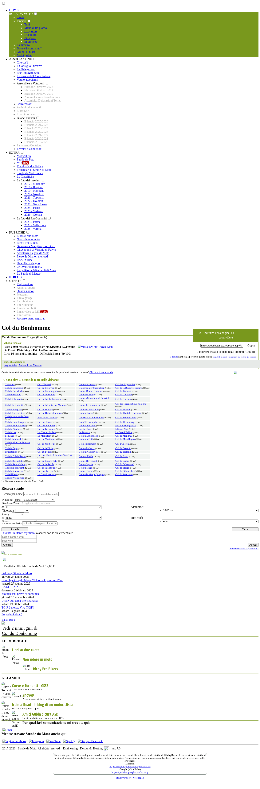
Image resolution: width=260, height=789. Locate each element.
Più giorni (30, 38)
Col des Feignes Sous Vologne (130, 404)
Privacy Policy (123, 777)
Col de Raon (121, 456)
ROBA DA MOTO (21, 13)
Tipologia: (8, 510)
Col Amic (10, 384)
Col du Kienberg (13, 429)
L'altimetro (23, 45)
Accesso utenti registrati (31, 318)
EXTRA (14, 152)
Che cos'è (22, 62)
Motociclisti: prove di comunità (20, 593)
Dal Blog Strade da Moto (17, 573)
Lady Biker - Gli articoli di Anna (36, 270)
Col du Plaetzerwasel (89, 452)
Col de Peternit (123, 448)
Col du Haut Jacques (15, 422)
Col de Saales (122, 461)
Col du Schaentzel (124, 464)
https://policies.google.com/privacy (130, 772)
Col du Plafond (123, 452)
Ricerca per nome (12, 494)
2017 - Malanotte (34, 183)
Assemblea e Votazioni (31, 83)
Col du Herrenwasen (15, 425)
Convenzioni (24, 104)
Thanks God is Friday (30, 166)
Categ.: (6, 514)
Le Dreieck (84, 432)
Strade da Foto (25, 159)
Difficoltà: (136, 517)
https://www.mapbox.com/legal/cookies (130, 766)
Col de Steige (122, 467)
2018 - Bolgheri (33, 187)
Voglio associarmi (27, 79)
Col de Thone (86, 471)
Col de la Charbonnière (49, 399)
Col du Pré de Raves (15, 456)
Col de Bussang (87, 394)
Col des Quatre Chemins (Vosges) (54, 455)
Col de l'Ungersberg (125, 471)
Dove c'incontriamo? (29, 48)
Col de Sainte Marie (15, 464)
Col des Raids (86, 456)
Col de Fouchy (45, 409)
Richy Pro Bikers (27, 242)
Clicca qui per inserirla (101, 372)
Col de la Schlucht (14, 467)
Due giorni (30, 34)
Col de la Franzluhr (89, 409)
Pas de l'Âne (85, 429)
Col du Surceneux (14, 471)
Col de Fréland (123, 409)
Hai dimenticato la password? (244, 548)
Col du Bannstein (14, 388)
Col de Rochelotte (14, 461)
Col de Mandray (123, 436)
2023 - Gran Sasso (35, 204)
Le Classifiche (25, 176)
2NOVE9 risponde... (29, 266)
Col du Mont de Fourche (17, 442)
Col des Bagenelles (125, 384)
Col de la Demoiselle (89, 405)
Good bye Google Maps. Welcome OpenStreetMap (32, 580)
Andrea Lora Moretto (29, 365)
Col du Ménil (86, 439)
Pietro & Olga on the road (32, 256)
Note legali (138, 777)
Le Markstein (44, 436)
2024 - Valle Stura (35, 225)
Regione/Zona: (11, 503)
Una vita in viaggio (28, 263)
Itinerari (22, 21)
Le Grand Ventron (46, 474)
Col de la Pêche (45, 448)
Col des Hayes (44, 422)
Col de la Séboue (46, 467)
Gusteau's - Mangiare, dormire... (36, 246)
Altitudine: (137, 507)
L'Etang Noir (121, 429)
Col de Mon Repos (125, 439)
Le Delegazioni (26, 69)
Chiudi (250, 351)
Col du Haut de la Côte (17, 416)
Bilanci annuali (26, 118)
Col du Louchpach (88, 436)
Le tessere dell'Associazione (33, 76)
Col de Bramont (13, 394)
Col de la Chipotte (14, 405)
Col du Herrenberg (124, 422)
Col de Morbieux (46, 444)
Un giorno (30, 31)
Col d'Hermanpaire (88, 422)
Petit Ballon (11, 452)
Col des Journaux (46, 425)
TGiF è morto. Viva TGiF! (18, 607)
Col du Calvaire (123, 394)
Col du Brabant (123, 391)
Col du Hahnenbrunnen (49, 413)
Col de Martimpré (46, 439)
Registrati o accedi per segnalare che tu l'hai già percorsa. (234, 357)
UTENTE (15, 280)
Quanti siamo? (25, 291)
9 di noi (174, 356)
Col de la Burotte (46, 394)
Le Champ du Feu (46, 432)
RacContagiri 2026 (28, 72)
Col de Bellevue (45, 388)
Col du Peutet (44, 452)
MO (23, 162)
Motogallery (24, 156)
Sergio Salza (10, 365)
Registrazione (25, 284)
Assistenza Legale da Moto (33, 253)
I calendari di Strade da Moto (34, 169)
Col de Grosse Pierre (15, 413)
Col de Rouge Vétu (47, 461)
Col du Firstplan (13, 409)
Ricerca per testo (12, 523)
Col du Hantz (86, 413)
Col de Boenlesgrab (47, 391)
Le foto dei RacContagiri (32, 218)
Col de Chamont (13, 399)
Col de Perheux (87, 448)
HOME (14, 10)
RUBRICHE (17, 232)
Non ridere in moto (28, 239)
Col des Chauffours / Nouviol (94, 398)
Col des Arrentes (87, 384)
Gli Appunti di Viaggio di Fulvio (36, 249)
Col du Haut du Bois (125, 417)
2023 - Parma (32, 221)
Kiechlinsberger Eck (125, 425)
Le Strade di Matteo (29, 273)
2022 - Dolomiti (34, 201)
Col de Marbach (13, 439)
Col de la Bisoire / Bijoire (128, 388)
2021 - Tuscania (34, 197)
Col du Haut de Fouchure (128, 413)
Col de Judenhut (87, 425)
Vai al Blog (8, 619)
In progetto (30, 41)
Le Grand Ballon (123, 432)
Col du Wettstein (124, 474)
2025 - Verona (32, 228)
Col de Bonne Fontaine (91, 391)
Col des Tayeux (45, 471)
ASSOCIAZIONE (21, 59)
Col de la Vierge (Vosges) (91, 474)
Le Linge (9, 436)
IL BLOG (15, 277)
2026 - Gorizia (33, 214)
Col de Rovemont (88, 461)
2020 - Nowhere (34, 194)
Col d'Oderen (122, 444)
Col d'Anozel (44, 384)
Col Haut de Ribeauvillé (91, 417)
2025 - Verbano (33, 211)
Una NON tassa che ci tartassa (20, 600)
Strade (20, 17)
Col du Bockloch (14, 391)
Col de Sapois (86, 464)
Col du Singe (85, 467)
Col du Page (11, 448)
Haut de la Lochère (47, 417)
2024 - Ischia (32, 207)
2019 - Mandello (34, 190)
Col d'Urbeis (11, 474)
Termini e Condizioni (29, 148)
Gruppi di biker (26, 51)
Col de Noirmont (87, 444)
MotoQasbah (24, 55)
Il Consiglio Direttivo (29, 66)
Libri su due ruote (27, 236)
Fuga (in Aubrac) (12, 614)
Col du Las (10, 432)
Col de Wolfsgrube (14, 478)
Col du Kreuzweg (46, 429)
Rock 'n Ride (25, 259)
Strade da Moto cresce (30, 173)
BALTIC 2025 (10, 587)
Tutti (27, 24)
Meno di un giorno (35, 27)
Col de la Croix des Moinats (51, 405)
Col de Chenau (123, 399)
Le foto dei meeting (29, 180)
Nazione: (7, 499)
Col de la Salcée (45, 464)
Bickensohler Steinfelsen (91, 388)
